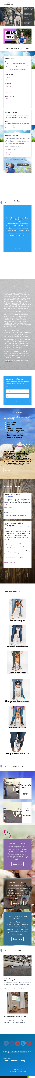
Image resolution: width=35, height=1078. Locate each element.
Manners (8, 80)
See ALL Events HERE (17, 575)
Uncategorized (14, 922)
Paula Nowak (14, 846)
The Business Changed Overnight (17, 917)
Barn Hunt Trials (12, 495)
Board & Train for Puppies (10, 149)
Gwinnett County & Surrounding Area (13, 127)
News (25, 921)
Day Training (8, 152)
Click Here (9, 470)
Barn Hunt (8, 86)
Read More (17, 864)
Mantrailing (8, 88)
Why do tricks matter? (17, 843)
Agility (7, 98)
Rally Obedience (9, 100)
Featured (14, 847)
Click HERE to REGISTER (9, 562)
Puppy (8, 77)
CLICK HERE (8, 362)
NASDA (7, 90)
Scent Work (9, 93)
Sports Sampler (9, 103)
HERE (6, 504)
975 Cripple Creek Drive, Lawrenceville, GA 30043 (14, 988)
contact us (18, 447)
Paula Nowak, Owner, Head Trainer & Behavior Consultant (17, 219)
